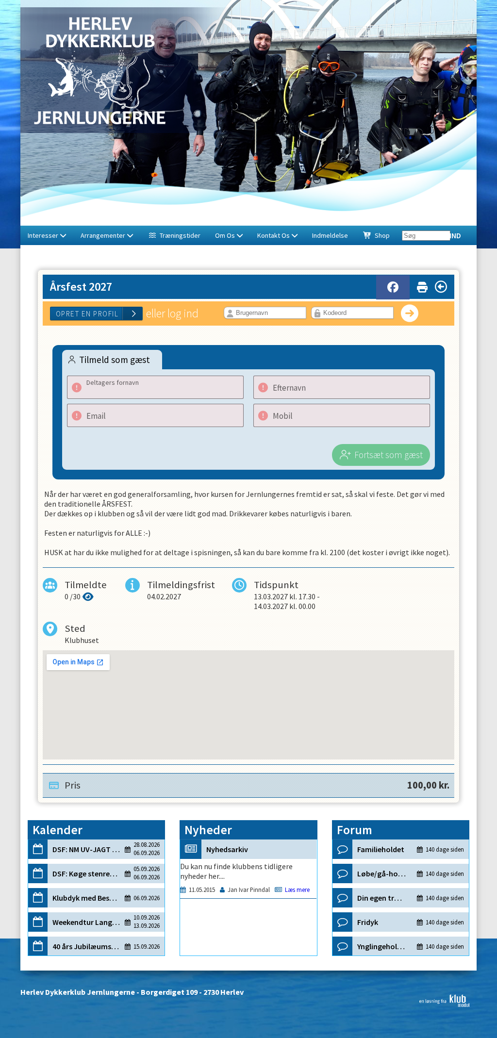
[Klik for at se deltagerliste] (88, 596)
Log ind (447, 235)
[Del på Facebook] (393, 287)
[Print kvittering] (422, 285)
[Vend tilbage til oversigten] (441, 287)
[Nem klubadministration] (444, 1004)
